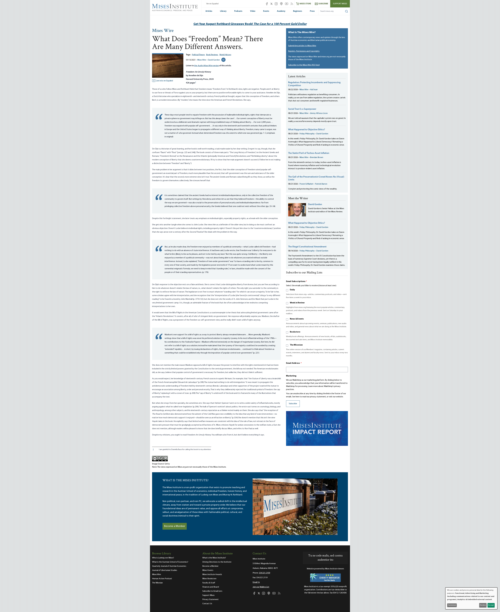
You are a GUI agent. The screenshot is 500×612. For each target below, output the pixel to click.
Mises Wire (163, 30)
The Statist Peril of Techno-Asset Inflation (308, 153)
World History (225, 55)
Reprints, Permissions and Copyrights (304, 51)
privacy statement (318, 397)
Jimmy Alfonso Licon (319, 113)
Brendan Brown (316, 157)
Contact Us (207, 604)
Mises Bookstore (209, 579)
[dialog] (471, 598)
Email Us (256, 582)
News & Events (297, 319)
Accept (491, 605)
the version (206, 66)
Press (312, 11)
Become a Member (174, 526)
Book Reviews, (212, 55)
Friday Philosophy (307, 134)
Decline (483, 605)
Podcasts (238, 11)
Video (252, 11)
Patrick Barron (321, 184)
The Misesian (296, 345)
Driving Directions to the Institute (216, 562)
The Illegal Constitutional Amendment (307, 247)
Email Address (294, 363)
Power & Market (306, 184)
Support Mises (340, 4)
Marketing (291, 376)
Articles (208, 11)
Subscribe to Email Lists (212, 591)
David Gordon (214, 60)
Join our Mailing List (261, 587)
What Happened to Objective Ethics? (306, 130)
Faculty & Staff (208, 583)
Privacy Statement (210, 599)
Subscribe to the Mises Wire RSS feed (304, 65)
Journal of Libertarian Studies (164, 570)
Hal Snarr (314, 90)
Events (266, 11)
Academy (281, 11)
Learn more (313, 386)
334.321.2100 (264, 573)
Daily (292, 290)
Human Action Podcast (162, 579)
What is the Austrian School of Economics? (170, 562)
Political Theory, (198, 55)
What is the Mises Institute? (214, 558)
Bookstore (295, 332)
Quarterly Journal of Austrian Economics (169, 566)
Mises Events (207, 570)
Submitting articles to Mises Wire (302, 46)
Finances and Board (210, 587)
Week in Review (297, 303)
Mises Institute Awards (212, 574)
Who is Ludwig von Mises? (163, 558)
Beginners (297, 11)
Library (223, 11)
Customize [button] (452, 605)
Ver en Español (212, 4)
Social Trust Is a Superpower (302, 109)
